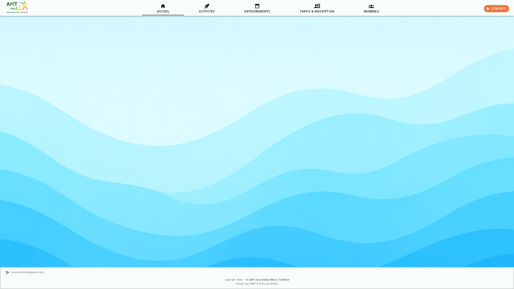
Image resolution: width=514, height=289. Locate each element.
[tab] (163, 8)
